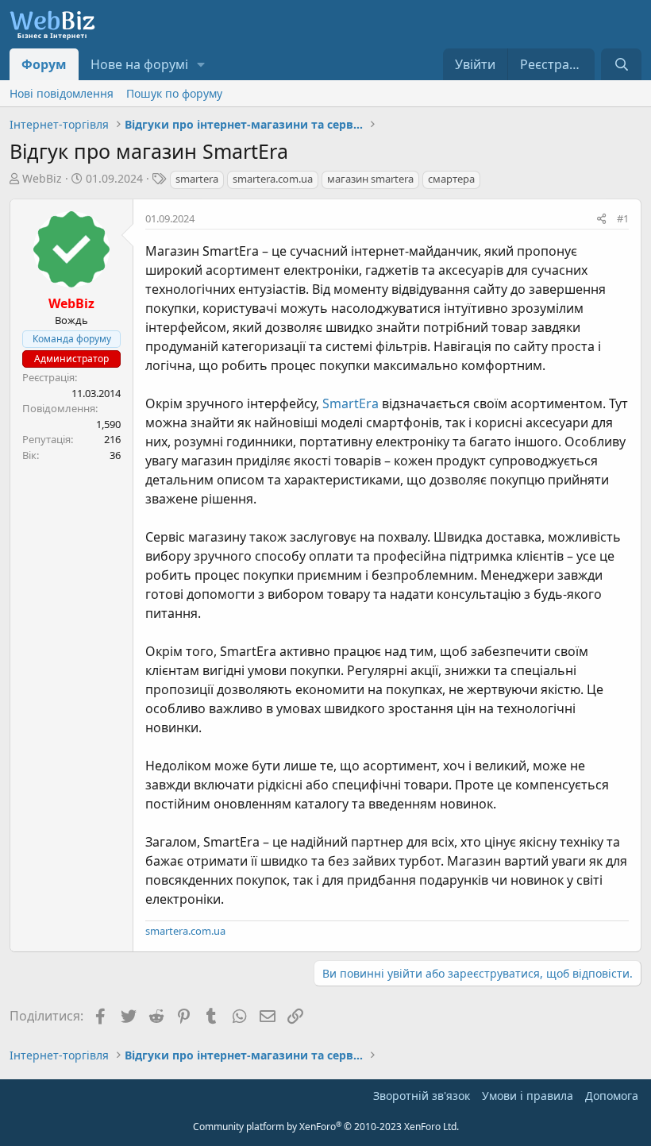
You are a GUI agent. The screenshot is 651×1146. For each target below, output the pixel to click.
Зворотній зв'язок (421, 1095)
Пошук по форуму (174, 93)
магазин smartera (370, 179)
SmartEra (350, 403)
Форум (44, 64)
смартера (451, 179)
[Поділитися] (601, 219)
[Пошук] (621, 64)
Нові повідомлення (62, 93)
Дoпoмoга (611, 1095)
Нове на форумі (139, 64)
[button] (201, 64)
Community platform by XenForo (326, 1126)
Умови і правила (527, 1095)
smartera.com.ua (273, 179)
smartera (196, 179)
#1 (623, 218)
